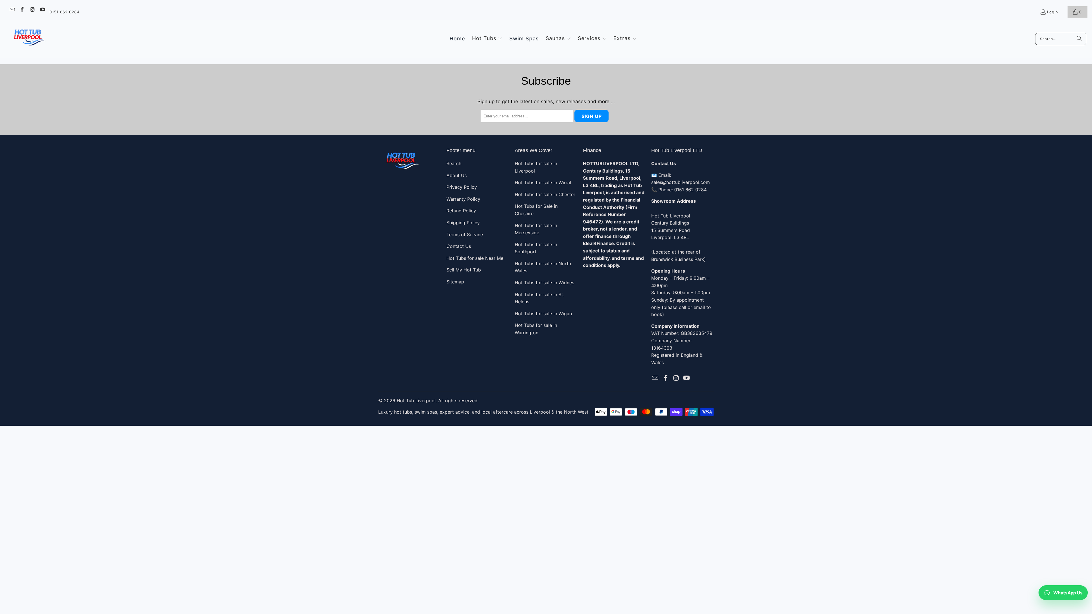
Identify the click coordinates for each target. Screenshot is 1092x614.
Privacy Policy (461, 187)
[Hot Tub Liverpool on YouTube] (42, 10)
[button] (487, 38)
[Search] (1079, 39)
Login (1052, 12)
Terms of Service (464, 234)
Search (453, 163)
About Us (456, 175)
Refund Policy (461, 210)
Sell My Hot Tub (463, 270)
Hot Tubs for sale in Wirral (543, 182)
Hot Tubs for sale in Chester (545, 194)
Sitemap (455, 282)
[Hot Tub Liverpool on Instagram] (32, 10)
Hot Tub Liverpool (416, 400)
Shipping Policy (463, 222)
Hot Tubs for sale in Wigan (543, 313)
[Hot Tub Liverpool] (29, 39)
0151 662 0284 (64, 12)
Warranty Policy (463, 199)
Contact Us (458, 246)
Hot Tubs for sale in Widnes (544, 282)
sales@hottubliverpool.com (680, 182)
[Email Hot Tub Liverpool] (12, 10)
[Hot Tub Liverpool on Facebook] (22, 10)
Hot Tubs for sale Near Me (474, 258)
